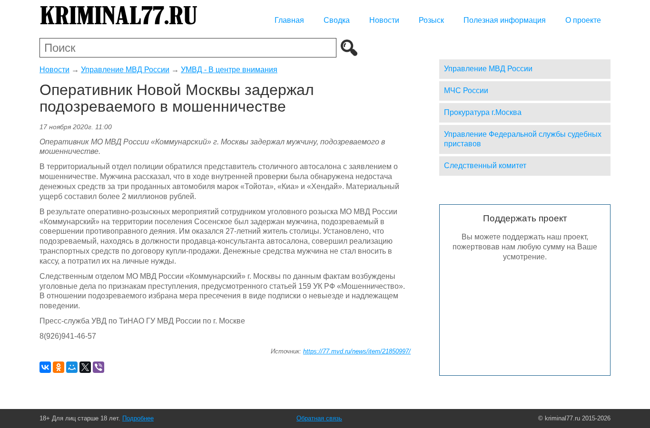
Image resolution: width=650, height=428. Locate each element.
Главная (289, 20)
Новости (384, 20)
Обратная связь (319, 418)
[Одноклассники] (58, 367)
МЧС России (466, 90)
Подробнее (138, 418)
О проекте (583, 20)
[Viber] (98, 367)
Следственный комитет (485, 166)
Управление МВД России (125, 70)
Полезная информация (504, 20)
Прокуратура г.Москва (483, 112)
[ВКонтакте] (45, 367)
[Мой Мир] (72, 367)
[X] (85, 367)
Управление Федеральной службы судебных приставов (522, 139)
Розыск (431, 20)
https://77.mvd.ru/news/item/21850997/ (357, 351)
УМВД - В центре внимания (229, 70)
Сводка (337, 20)
